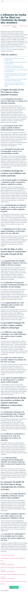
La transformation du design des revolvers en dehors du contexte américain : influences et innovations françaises (16, 75)
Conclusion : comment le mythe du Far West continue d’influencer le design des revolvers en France (15, 84)
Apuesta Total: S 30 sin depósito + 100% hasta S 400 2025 (13, 567)
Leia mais (3, 563)
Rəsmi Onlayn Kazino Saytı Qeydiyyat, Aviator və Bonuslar (13, 574)
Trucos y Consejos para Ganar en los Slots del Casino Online (14, 581)
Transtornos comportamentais (7, 555)
